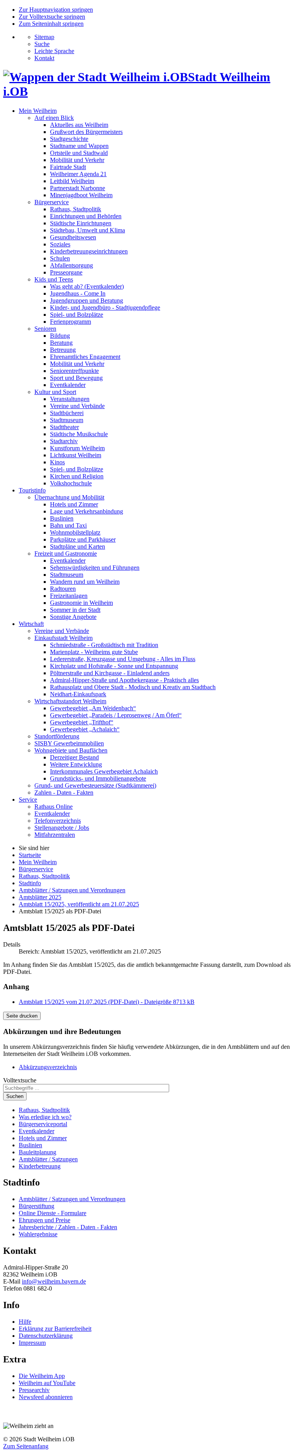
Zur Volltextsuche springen (52, 16)
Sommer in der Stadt (75, 609)
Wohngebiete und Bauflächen (70, 750)
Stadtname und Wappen (79, 146)
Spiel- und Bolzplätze (76, 314)
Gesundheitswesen (73, 237)
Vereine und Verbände (77, 406)
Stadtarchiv (64, 441)
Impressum (32, 1342)
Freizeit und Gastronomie (65, 553)
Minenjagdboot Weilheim (81, 195)
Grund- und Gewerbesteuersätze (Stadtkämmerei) (95, 785)
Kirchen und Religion (77, 476)
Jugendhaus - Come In (77, 293)
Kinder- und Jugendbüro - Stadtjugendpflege (105, 307)
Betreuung (63, 349)
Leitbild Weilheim (72, 181)
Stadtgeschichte (69, 138)
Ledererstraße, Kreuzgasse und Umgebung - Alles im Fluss (122, 659)
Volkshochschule (71, 483)
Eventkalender (68, 385)
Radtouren (63, 588)
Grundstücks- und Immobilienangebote (98, 778)
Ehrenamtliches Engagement (85, 356)
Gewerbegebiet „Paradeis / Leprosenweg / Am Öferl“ (116, 715)
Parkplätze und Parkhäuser (83, 539)
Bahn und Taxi (68, 525)
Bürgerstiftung (36, 1206)
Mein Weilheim (38, 110)
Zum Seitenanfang (25, 1446)
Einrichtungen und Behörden (85, 216)
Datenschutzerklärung (46, 1335)
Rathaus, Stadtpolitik (75, 209)
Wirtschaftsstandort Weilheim (70, 701)
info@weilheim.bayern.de (54, 1281)
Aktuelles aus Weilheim (79, 124)
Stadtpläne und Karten (77, 546)
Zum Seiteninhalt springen (51, 23)
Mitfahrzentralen (54, 834)
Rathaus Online (53, 806)
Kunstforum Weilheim (77, 448)
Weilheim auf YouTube (47, 1383)
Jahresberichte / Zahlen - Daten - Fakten (68, 1227)
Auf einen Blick (54, 117)
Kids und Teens (53, 279)
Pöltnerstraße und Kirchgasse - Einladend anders (110, 673)
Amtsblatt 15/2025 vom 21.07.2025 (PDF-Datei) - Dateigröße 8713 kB (107, 1001)
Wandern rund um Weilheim (85, 581)
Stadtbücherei (67, 413)
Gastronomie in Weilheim (81, 602)
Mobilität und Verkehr (77, 160)
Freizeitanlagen (69, 595)
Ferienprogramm (70, 321)
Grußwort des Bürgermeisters (86, 131)
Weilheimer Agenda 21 (78, 174)
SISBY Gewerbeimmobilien (69, 743)
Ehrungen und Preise (44, 1220)
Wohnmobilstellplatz (75, 532)
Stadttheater (64, 427)
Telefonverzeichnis (57, 820)
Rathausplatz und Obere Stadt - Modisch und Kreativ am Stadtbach (133, 687)
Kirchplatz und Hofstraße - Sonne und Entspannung (114, 666)
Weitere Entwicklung (76, 764)
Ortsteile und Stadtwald (79, 153)
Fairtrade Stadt (68, 167)
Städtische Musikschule (79, 434)
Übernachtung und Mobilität (69, 497)
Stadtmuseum (66, 420)
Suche (42, 44)
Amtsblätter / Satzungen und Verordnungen (72, 1199)
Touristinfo (32, 490)
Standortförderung (56, 736)
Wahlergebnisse (38, 1234)
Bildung (60, 335)
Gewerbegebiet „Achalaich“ (85, 729)
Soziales (60, 244)
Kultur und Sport (55, 392)
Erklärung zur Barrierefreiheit (55, 1328)
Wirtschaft (31, 623)
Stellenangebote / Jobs (61, 827)
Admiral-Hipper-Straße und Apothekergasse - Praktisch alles (124, 680)
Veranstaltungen (69, 399)
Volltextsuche (19, 1080)
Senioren (45, 328)
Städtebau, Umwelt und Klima (87, 230)
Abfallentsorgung (71, 265)
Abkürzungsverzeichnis (48, 1067)
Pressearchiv (34, 1390)
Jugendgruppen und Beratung (86, 300)
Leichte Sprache (54, 51)
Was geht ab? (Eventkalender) (87, 286)
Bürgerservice (51, 202)
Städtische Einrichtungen (80, 223)
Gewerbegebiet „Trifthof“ (81, 722)
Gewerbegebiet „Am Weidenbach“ (93, 708)
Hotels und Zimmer (74, 504)
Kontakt (44, 58)
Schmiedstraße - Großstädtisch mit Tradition (104, 645)
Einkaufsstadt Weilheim (63, 638)
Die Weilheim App (42, 1376)
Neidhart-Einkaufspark (78, 694)
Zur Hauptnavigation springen (56, 9)
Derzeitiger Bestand (74, 757)
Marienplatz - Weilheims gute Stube (94, 652)
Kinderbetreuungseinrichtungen (89, 251)
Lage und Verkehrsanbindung (86, 511)
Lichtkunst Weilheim (75, 455)
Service (28, 799)
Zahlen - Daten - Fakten (63, 792)
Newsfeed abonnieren (46, 1397)
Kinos (57, 462)
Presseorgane (66, 272)
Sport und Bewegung (76, 377)
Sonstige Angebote (73, 616)
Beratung (61, 342)
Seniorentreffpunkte (74, 370)
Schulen (60, 258)
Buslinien (61, 518)
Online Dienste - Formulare (52, 1213)
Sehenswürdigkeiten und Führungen (94, 567)
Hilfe (25, 1321)
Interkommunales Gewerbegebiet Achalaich (104, 771)
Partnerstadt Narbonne (77, 188)
